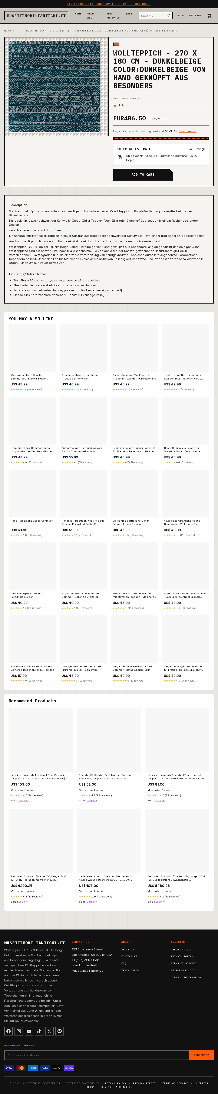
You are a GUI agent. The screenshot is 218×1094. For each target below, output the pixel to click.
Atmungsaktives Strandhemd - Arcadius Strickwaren (81, 376)
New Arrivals (113, 15)
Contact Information (186, 977)
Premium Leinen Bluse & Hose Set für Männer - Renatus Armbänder (134, 449)
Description (18, 205)
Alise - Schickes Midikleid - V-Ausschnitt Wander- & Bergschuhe (134, 376)
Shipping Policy (183, 970)
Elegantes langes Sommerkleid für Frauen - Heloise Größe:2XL (184, 668)
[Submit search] (169, 15)
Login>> (24, 800)
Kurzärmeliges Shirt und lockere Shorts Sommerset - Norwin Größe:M (82, 450)
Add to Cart (143, 175)
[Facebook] (8, 1031)
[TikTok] (39, 1031)
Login (180, 15)
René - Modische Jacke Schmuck (32, 520)
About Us (127, 949)
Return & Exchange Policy (86, 295)
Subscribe (201, 1055)
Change (200, 149)
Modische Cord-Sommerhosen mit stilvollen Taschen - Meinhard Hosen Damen (133, 595)
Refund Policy (181, 949)
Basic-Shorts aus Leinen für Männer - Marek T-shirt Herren (183, 449)
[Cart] (209, 15)
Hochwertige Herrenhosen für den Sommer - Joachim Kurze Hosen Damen (183, 377)
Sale (129, 13)
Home (78, 13)
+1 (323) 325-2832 (85, 960)
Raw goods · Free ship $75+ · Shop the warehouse (109, 4)
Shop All (90, 15)
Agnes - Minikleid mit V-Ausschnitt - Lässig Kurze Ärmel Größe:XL (185, 595)
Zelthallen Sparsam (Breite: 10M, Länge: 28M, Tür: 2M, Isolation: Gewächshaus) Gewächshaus (176, 878)
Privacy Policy (182, 956)
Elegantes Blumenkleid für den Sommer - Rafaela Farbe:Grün (132, 668)
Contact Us (129, 956)
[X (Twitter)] (49, 1031)
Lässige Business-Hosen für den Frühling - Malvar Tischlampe (82, 668)
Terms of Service (183, 963)
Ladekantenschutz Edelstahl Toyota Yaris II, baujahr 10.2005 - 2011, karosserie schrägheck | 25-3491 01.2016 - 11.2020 (177, 777)
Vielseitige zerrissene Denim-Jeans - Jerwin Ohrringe (132, 522)
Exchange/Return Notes (28, 274)
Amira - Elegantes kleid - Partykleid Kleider (26, 595)
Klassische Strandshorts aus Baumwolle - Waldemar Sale (182, 522)
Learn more (187, 131)
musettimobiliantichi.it (36, 15)
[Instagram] (18, 1031)
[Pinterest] (59, 1031)
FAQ (123, 963)
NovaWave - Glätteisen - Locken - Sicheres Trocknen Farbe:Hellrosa (32, 668)
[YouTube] (29, 1031)
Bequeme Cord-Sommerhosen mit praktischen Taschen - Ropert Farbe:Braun (32, 450)
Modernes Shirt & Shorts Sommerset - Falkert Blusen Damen (28, 377)
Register (195, 15)
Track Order (130, 970)
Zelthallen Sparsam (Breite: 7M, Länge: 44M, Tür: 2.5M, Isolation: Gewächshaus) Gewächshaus (39, 878)
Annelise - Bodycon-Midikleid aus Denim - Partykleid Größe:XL (83, 522)
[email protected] (109, 290)
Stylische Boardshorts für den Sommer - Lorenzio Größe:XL (81, 595)
